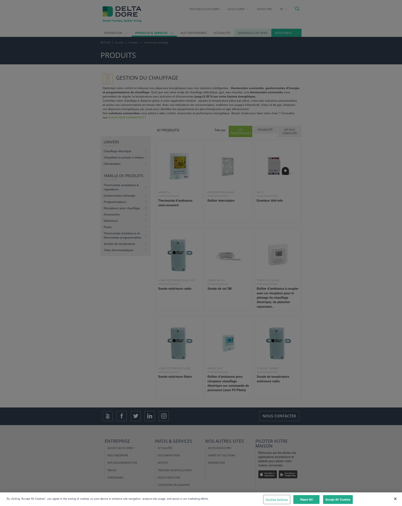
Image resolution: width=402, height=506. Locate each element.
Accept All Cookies (337, 499)
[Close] (395, 498)
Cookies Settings (276, 499)
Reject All (306, 499)
